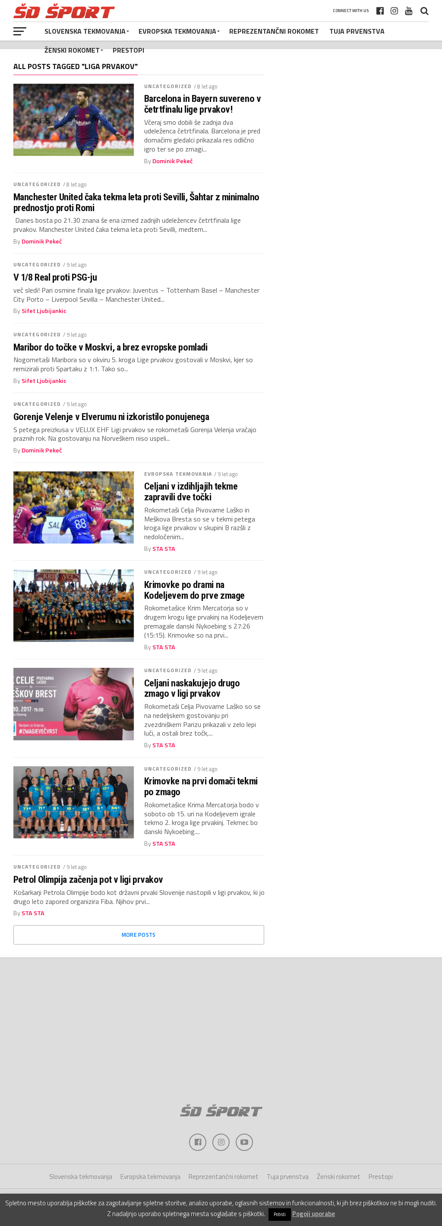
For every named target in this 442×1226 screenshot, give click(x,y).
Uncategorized (168, 86)
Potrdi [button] (280, 1214)
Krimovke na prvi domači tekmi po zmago (201, 786)
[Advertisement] (221, 1027)
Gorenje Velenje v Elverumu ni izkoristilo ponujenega (111, 416)
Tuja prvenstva (357, 31)
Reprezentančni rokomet (274, 31)
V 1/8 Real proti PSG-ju (55, 277)
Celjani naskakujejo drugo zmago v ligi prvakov (192, 688)
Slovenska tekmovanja (85, 31)
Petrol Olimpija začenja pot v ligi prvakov (88, 879)
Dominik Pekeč (172, 161)
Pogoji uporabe (313, 1213)
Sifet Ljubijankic (44, 311)
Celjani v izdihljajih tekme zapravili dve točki (191, 491)
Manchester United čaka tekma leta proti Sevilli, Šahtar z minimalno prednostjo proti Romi (136, 202)
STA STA (163, 548)
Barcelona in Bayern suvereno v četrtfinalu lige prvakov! (202, 103)
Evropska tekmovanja (177, 31)
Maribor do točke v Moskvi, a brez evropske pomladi (110, 347)
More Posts (139, 934)
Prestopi (128, 50)
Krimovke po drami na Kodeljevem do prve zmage (194, 589)
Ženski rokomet (72, 50)
